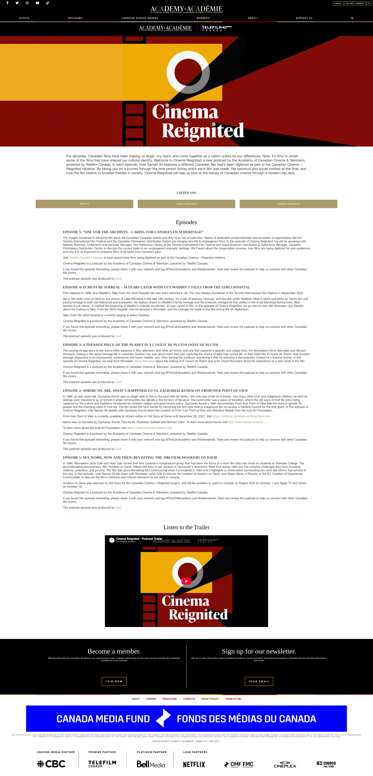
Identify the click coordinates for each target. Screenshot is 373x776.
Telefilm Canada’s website (86, 257)
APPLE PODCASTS (187, 203)
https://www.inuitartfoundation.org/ (149, 428)
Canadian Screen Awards (139, 18)
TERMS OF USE (233, 699)
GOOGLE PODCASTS (288, 203)
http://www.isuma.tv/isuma (245, 422)
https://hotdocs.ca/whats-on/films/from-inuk (241, 416)
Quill (118, 278)
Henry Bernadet (144, 361)
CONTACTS (189, 699)
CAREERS (151, 699)
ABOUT (136, 699)
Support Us (304, 18)
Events (24, 18)
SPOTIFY (84, 203)
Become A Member (355, 3)
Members (203, 18)
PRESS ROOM (169, 699)
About (252, 18)
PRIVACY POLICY (210, 699)
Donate (338, 3)
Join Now (114, 681)
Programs (75, 18)
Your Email (259, 681)
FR (369, 3)
